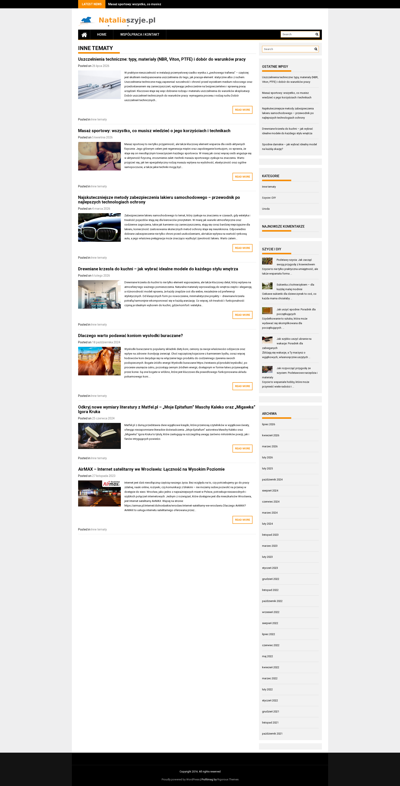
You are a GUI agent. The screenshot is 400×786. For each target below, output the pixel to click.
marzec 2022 (270, 678)
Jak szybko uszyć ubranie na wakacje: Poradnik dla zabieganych (286, 343)
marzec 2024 (270, 512)
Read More (242, 109)
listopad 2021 (270, 722)
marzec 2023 (270, 545)
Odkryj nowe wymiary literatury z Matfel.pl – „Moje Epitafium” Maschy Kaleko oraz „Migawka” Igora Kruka (166, 409)
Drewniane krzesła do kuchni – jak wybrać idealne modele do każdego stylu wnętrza (158, 268)
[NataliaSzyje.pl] (84, 35)
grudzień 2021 (270, 711)
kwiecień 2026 (270, 435)
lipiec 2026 (268, 424)
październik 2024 (272, 479)
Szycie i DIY (269, 197)
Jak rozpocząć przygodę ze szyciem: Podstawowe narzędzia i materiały (290, 373)
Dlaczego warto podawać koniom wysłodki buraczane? (130, 335)
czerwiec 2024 (270, 501)
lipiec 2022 (268, 634)
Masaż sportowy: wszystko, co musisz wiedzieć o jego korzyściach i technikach (154, 130)
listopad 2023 (270, 534)
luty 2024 (267, 523)
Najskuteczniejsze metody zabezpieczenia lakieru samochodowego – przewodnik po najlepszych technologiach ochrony (159, 199)
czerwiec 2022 (270, 645)
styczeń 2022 (270, 700)
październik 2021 (272, 733)
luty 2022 (267, 689)
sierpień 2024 (270, 490)
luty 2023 (267, 556)
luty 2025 (267, 468)
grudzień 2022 (270, 578)
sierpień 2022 (270, 623)
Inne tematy (99, 119)
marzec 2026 (270, 446)
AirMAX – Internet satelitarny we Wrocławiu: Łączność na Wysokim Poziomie (151, 469)
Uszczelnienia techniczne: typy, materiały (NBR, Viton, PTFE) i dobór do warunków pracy (162, 59)
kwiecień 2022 (270, 667)
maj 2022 (267, 656)
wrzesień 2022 (270, 612)
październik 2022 (272, 601)
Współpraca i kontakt (139, 34)
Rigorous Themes (228, 779)
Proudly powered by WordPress (181, 779)
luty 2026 (267, 457)
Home (101, 34)
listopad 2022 (270, 590)
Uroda (266, 208)
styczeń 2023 (270, 567)
